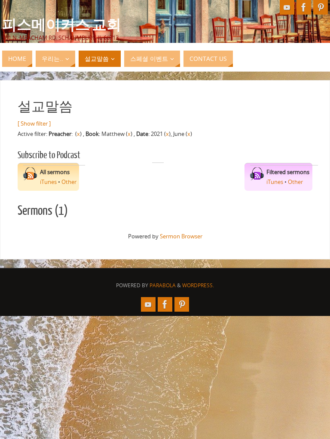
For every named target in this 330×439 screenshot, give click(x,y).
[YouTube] (287, 7)
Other (68, 182)
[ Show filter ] (34, 123)
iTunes (48, 182)
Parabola (163, 285)
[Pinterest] (320, 7)
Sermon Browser (181, 236)
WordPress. (198, 285)
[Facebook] (303, 7)
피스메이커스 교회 (61, 24)
